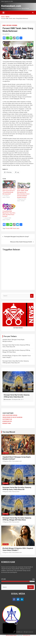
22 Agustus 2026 (7, 552)
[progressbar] (18, 581)
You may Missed (8, 432)
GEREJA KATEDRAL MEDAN (10, 415)
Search (31, 296)
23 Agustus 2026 (7, 522)
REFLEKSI (9, 25)
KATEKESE (5, 453)
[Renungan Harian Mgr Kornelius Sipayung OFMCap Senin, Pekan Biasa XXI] (18, 372)
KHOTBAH (6, 390)
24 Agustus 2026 (7, 461)
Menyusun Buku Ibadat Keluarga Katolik (21, 242)
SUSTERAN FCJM (7, 419)
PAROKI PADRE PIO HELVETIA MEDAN (12, 417)
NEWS (4, 25)
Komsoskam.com (11, 5)
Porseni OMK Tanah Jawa (12, 228)
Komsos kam (15, 491)
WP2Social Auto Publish (11, 635)
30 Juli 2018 (6, 34)
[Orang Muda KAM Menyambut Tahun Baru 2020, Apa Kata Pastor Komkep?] (9, 206)
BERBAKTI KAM (7, 423)
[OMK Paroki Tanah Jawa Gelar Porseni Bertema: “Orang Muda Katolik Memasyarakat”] (9, 184)
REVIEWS (14, 25)
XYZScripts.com (26, 635)
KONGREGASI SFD (7, 421)
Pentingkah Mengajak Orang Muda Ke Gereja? (16, 236)
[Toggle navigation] (3, 13)
